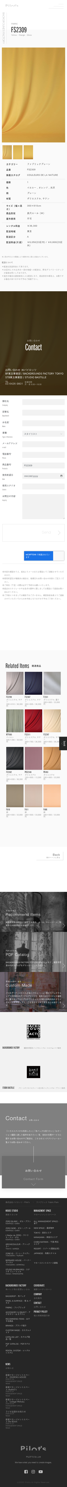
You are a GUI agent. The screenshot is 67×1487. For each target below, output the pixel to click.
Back (53, 856)
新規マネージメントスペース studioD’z (18, 1391)
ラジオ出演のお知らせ (16, 1413)
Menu (59, 6)
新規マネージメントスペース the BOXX (18, 1423)
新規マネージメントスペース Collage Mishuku (18, 1403)
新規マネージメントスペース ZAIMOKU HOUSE (18, 1379)
